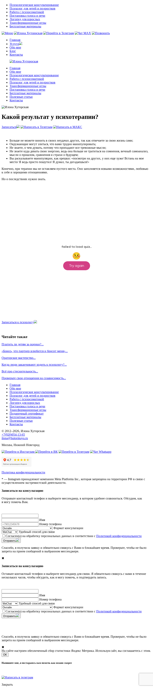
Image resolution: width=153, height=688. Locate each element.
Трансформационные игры (28, 22)
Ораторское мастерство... (19, 358)
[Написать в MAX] (83, 33)
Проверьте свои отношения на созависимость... (34, 378)
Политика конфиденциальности (23, 472)
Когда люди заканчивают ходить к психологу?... (34, 364)
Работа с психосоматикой (27, 12)
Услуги (14, 44)
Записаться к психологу (18, 322)
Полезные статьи (21, 96)
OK (5, 654)
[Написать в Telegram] (58, 33)
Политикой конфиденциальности (119, 536)
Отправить (9, 540)
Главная (15, 40)
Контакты (16, 54)
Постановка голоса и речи (27, 15)
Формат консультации (68, 528)
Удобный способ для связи (37, 531)
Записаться (9, 127)
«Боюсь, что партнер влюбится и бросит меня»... (35, 351)
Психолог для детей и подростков (32, 8)
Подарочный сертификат (27, 413)
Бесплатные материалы (25, 26)
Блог (13, 51)
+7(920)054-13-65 (13, 434)
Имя (42, 520)
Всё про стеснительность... (20, 371)
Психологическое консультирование (34, 5)
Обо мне (15, 47)
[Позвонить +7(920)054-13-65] (101, 33)
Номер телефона (50, 524)
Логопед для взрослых (25, 19)
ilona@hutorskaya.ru (15, 438)
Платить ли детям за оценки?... (23, 344)
